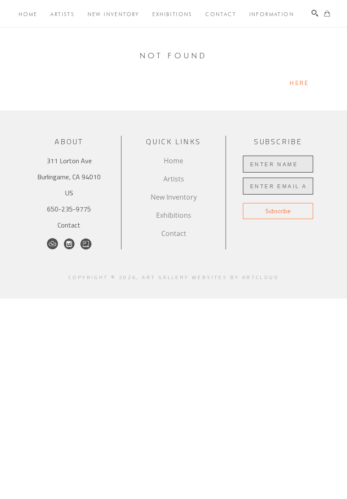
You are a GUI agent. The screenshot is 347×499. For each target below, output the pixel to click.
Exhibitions (173, 215)
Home (173, 160)
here (299, 82)
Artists (173, 179)
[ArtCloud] (52, 244)
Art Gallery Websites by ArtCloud (210, 277)
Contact (69, 225)
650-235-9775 (69, 209)
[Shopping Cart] (327, 13)
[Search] (314, 13)
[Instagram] (69, 244)
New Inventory (174, 197)
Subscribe (278, 210)
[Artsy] (85, 244)
